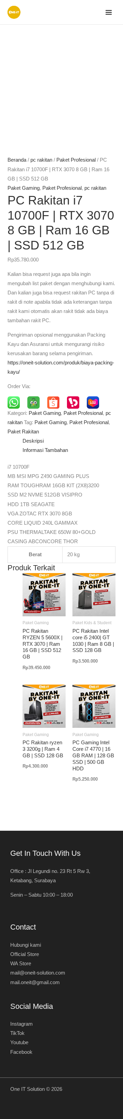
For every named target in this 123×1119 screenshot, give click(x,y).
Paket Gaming (24, 188)
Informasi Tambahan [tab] (45, 450)
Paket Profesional (76, 160)
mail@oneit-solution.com (37, 973)
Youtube (19, 1042)
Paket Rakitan (23, 431)
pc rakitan (41, 160)
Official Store (24, 954)
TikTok (17, 1033)
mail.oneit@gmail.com (35, 982)
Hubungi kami (25, 945)
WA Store (20, 963)
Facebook (21, 1052)
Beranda (17, 160)
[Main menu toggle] (108, 12)
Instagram (21, 1024)
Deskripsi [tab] (33, 441)
